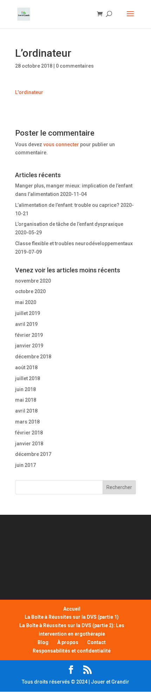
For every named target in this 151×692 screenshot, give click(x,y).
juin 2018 (25, 389)
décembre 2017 (33, 454)
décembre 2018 (33, 356)
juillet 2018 (27, 378)
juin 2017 (25, 465)
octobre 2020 (30, 291)
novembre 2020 (33, 281)
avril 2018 (26, 411)
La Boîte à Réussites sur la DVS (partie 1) (72, 617)
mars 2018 (27, 422)
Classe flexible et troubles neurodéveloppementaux (74, 243)
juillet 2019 (27, 313)
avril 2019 (26, 324)
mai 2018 (25, 400)
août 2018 (26, 367)
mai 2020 (25, 302)
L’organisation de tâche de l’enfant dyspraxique (69, 224)
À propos (67, 642)
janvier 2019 (29, 345)
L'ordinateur (29, 92)
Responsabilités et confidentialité (72, 651)
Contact (96, 642)
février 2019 (29, 335)
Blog (43, 642)
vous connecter (61, 144)
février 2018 (29, 432)
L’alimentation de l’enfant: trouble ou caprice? (67, 205)
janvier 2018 (29, 443)
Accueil (71, 609)
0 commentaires (75, 66)
